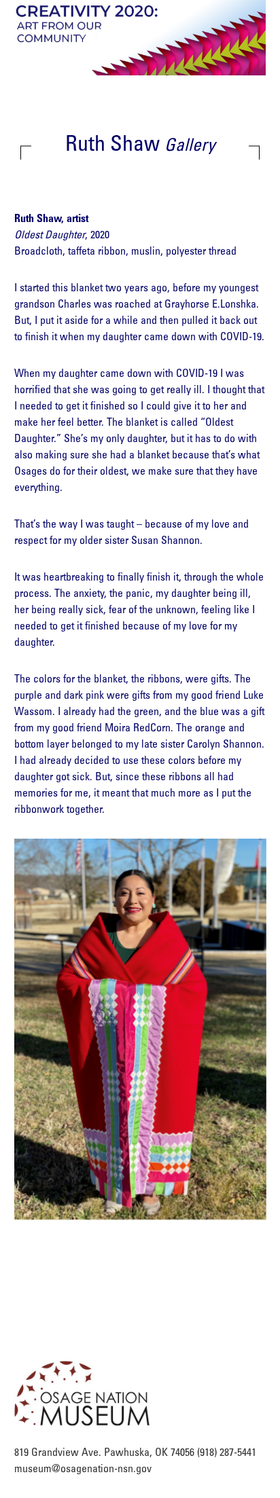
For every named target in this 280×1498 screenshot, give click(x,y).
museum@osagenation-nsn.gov (83, 1469)
